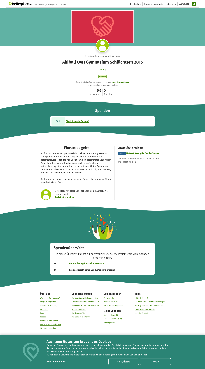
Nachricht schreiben (64, 197)
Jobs (42, 313)
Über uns (171, 4)
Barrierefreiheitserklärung (50, 324)
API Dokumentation (48, 328)
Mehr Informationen (56, 361)
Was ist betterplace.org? (50, 298)
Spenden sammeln (153, 4)
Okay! (156, 361)
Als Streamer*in (78, 313)
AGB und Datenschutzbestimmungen (150, 302)
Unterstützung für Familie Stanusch (143, 153)
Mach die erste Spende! (77, 121)
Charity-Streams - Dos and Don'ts (149, 306)
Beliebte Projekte (111, 302)
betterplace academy (48, 306)
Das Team (44, 309)
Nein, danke (123, 361)
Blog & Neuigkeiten (48, 302)
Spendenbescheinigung (113, 319)
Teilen (102, 69)
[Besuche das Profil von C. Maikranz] (102, 45)
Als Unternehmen (79, 309)
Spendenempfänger (120, 82)
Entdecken (135, 4)
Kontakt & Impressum (49, 320)
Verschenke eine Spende (145, 309)
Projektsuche (109, 298)
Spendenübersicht (111, 315)
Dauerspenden (109, 322)
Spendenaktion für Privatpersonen (85, 302)
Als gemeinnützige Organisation (85, 298)
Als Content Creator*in (81, 317)
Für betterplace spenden (113, 306)
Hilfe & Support (141, 298)
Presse (43, 317)
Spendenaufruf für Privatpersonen (85, 306)
